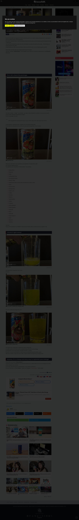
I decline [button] (11, 25)
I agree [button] (7, 25)
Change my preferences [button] (19, 25)
